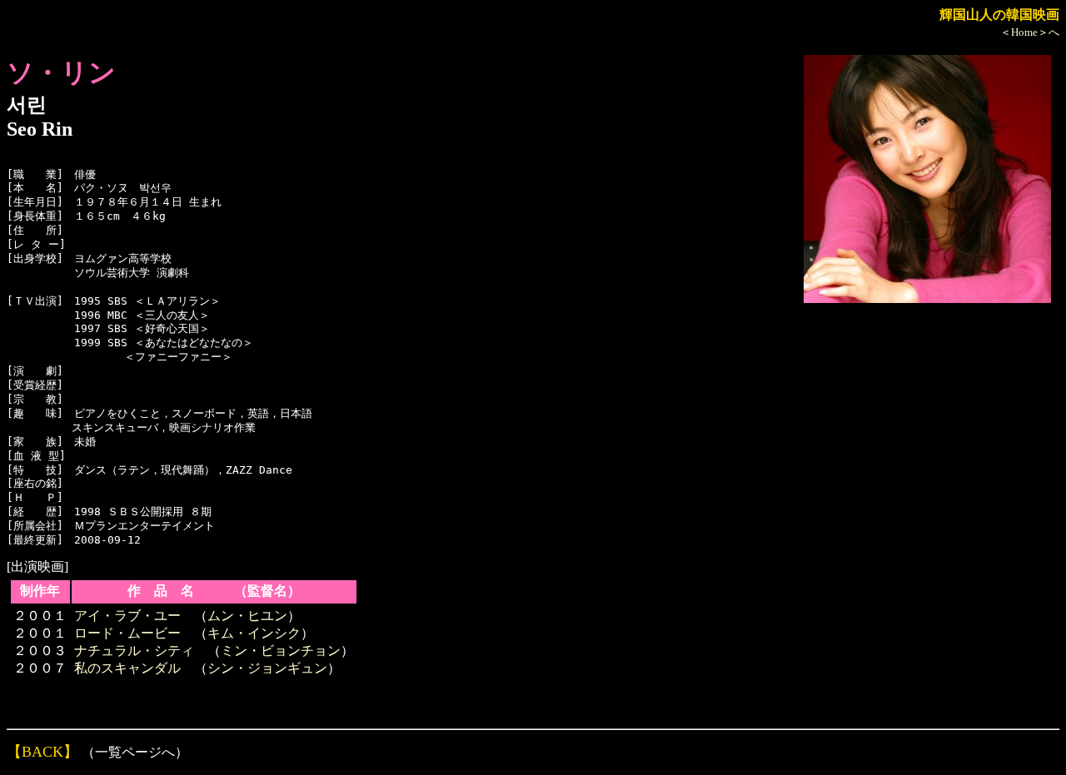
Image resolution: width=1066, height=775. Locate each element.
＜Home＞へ (1029, 32)
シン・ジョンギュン (267, 668)
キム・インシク (254, 633)
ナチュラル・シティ (134, 650)
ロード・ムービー (127, 633)
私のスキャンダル (127, 668)
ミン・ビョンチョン (281, 650)
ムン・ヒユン (247, 616)
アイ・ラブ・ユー (127, 616)
